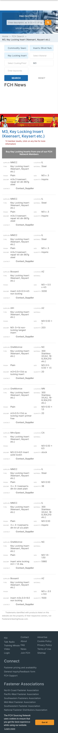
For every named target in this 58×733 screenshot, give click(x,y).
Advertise (42, 637)
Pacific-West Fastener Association (21, 694)
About (24, 641)
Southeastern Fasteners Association (22, 698)
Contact (25, 637)
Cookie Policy (44, 641)
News (23, 649)
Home (5, 36)
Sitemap (41, 652)
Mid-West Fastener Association (20, 702)
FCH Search (18, 36)
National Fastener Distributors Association (25, 710)
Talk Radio (9, 641)
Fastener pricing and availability (20, 667)
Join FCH (25, 652)
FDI (5, 638)
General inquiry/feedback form (19, 671)
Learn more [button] (9, 729)
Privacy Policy (44, 645)
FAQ (23, 645)
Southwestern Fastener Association (22, 706)
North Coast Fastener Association (21, 690)
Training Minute (12, 645)
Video (7, 649)
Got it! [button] (45, 722)
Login (7, 652)
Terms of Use (44, 649)
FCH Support (11, 675)
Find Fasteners (28, 16)
